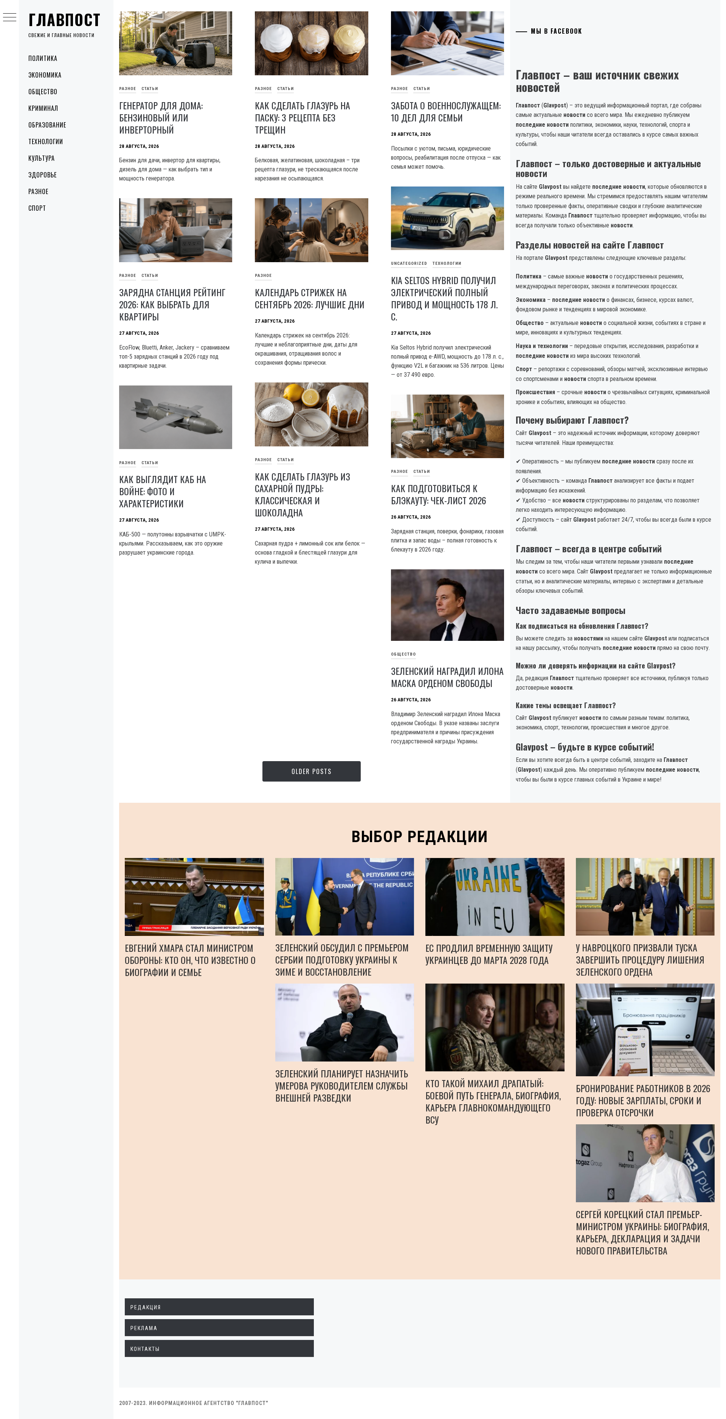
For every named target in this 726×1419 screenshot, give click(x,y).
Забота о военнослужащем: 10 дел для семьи (446, 111)
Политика (42, 58)
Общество (42, 91)
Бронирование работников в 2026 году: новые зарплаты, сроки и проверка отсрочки (643, 1100)
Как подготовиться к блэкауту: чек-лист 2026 (438, 494)
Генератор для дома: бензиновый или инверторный (161, 117)
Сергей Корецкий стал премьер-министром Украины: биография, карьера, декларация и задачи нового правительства (642, 1232)
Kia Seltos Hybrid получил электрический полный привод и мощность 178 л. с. (444, 298)
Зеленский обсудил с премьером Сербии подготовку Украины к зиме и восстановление (342, 959)
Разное (38, 191)
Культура (41, 158)
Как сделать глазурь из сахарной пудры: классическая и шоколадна (302, 494)
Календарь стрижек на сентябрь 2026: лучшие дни (310, 298)
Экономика (45, 74)
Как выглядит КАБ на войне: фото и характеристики (162, 491)
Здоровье (42, 174)
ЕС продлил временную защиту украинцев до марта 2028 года (488, 954)
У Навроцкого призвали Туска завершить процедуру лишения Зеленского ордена (640, 959)
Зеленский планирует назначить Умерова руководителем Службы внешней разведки (341, 1085)
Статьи (149, 88)
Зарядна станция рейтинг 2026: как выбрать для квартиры (172, 304)
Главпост (64, 19)
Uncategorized (409, 263)
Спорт (37, 208)
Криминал (43, 108)
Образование (47, 124)
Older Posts (312, 771)
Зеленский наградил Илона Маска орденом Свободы (447, 677)
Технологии (45, 141)
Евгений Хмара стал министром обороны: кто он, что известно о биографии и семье (190, 960)
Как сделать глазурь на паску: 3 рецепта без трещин (302, 117)
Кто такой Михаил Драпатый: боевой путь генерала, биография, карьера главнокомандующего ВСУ (493, 1101)
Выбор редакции (420, 836)
